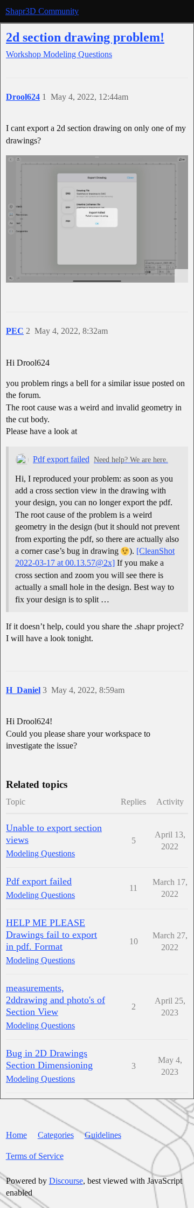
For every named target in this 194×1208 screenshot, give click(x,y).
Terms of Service (35, 1156)
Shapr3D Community (42, 11)
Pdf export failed (61, 459)
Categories (56, 1135)
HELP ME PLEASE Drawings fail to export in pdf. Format (51, 934)
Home (16, 1135)
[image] (97, 219)
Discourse (66, 1180)
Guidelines (103, 1135)
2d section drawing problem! (85, 37)
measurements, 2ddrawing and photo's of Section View (55, 1000)
